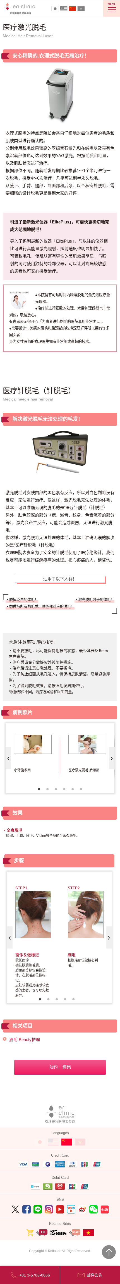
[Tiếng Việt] (81, 8)
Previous (8, 758)
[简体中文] (72, 8)
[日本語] (55, 8)
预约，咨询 (60, 1067)
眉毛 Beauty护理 (24, 1039)
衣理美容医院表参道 (60, 1122)
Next (111, 758)
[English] (64, 8)
